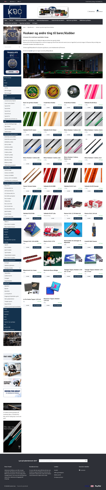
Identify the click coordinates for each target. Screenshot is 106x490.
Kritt (5, 82)
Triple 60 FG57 (7, 108)
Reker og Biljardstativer (9, 301)
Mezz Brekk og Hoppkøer (10, 198)
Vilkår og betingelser (59, 474)
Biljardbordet (6, 285)
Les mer (27, 109)
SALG (5, 326)
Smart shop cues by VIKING (10, 138)
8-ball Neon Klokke (70, 105)
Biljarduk (6, 290)
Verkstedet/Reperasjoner (42, 22)
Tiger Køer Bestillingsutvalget (11, 126)
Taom (5, 318)
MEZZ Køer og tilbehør (72, 22)
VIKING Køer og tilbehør (85, 22)
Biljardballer (7, 293)
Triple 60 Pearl (7, 113)
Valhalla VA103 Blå (28, 215)
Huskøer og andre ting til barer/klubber (13, 308)
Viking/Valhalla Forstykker (10, 257)
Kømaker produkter (9, 270)
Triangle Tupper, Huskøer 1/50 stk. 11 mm (73, 272)
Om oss (11, 22)
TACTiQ (6, 90)
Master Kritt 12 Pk (49, 243)
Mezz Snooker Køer (9, 208)
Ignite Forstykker (8, 252)
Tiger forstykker (8, 254)
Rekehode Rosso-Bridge (51, 272)
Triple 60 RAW (7, 110)
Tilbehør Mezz (7, 203)
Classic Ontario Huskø (29, 188)
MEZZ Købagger (8, 95)
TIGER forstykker (8, 133)
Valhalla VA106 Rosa (91, 105)
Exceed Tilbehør (8, 216)
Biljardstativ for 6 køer (30, 272)
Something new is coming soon (11, 182)
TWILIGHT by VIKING (9, 157)
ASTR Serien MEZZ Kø (9, 192)
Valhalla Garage (8, 172)
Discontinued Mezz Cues (10, 211)
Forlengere (7, 280)
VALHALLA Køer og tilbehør (11, 25)
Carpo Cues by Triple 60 (9, 105)
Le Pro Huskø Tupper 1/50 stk (32, 301)
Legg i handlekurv (37, 193)
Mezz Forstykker (8, 200)
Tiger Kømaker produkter (10, 131)
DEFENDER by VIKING (9, 144)
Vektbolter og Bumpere (9, 267)
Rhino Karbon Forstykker (10, 226)
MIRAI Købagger (8, 92)
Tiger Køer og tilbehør (25, 25)
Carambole (6, 239)
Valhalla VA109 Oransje (91, 188)
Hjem (6, 22)
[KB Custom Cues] (16, 12)
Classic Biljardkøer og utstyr (10, 241)
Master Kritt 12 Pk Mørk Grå (72, 215)
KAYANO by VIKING (8, 151)
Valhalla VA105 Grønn (29, 132)
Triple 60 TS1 (7, 118)
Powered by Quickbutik (22, 488)
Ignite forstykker (8, 213)
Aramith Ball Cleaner (91, 243)
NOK (19, 1)
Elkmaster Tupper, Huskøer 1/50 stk (52, 301)
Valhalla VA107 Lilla (49, 215)
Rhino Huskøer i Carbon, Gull (52, 160)
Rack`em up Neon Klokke (30, 105)
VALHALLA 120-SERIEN (9, 177)
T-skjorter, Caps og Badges (9, 324)
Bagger (5, 87)
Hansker (5, 84)
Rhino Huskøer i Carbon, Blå (31, 160)
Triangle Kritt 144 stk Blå (30, 243)
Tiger (5, 123)
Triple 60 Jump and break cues (11, 120)
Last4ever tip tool (8, 277)
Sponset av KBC (7, 329)
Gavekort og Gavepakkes (9, 331)
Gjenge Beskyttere (8, 283)
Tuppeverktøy (7, 275)
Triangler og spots (8, 303)
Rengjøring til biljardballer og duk (12, 298)
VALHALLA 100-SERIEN (9, 174)
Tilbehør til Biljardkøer (8, 272)
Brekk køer (6, 231)
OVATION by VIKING (9, 149)
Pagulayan (6, 316)
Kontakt (56, 472)
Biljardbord (7, 288)
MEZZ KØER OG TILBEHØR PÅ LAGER (11, 185)
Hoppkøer (6, 234)
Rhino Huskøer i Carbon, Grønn (94, 132)
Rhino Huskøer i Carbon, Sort (93, 160)
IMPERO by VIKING (8, 164)
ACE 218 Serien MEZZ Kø (10, 195)
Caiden (5, 311)
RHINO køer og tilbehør (9, 221)
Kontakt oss (31, 22)
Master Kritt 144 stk (91, 215)
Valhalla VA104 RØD (49, 188)
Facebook (82, 472)
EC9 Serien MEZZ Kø (9, 190)
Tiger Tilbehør (7, 128)
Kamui (5, 321)
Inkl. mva (12, 1)
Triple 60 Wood (8, 115)
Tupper (5, 97)
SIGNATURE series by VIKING (10, 141)
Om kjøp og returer (58, 479)
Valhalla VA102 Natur (50, 132)
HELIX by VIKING (8, 146)
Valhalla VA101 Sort (70, 188)
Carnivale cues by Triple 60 (10, 102)
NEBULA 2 (7, 223)
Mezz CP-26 (7, 187)
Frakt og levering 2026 (21, 22)
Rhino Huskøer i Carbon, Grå (72, 132)
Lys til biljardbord (8, 295)
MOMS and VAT (57, 477)
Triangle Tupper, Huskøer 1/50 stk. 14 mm (94, 272)
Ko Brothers (6, 313)
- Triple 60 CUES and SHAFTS (57, 22)
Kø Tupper (35, 25)
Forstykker (6, 244)
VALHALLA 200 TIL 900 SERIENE (11, 180)
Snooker (5, 236)
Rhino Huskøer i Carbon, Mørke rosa (71, 160)
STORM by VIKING (8, 154)
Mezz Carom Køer (8, 205)
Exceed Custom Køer (9, 218)
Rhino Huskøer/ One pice (10, 229)
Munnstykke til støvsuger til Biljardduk (72, 243)
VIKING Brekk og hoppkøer (10, 167)
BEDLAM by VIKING (8, 162)
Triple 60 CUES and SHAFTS (9, 100)
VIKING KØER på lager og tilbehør (11, 136)
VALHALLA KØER (7, 169)
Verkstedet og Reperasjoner (9, 262)
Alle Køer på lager (7, 79)
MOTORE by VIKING (8, 159)
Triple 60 (6, 246)
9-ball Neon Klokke (49, 105)
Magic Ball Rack (8, 306)
